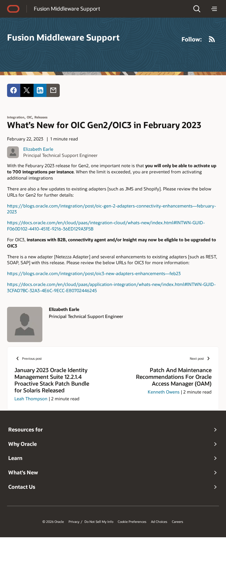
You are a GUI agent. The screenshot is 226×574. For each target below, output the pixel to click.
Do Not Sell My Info (98, 522)
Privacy (74, 522)
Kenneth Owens (164, 392)
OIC (29, 117)
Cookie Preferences (132, 522)
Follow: (192, 39)
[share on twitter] (27, 90)
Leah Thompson (30, 398)
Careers (177, 522)
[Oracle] (13, 9)
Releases (40, 117)
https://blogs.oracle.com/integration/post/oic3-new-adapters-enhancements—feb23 (94, 273)
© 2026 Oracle (53, 522)
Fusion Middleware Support (67, 8)
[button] (197, 9)
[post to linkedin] (40, 90)
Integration (15, 117)
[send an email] (53, 90)
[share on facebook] (13, 90)
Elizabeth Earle (38, 149)
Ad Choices (159, 522)
